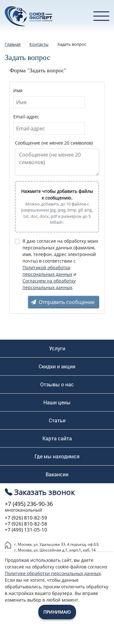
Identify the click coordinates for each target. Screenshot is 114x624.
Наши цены (57, 402)
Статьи (57, 420)
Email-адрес (26, 117)
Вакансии (57, 474)
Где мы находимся (57, 456)
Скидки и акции (57, 366)
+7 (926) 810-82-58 (26, 523)
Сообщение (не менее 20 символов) (54, 143)
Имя (17, 90)
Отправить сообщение (67, 302)
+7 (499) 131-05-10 (26, 529)
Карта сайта (57, 438)
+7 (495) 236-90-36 (29, 504)
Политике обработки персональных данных (53, 573)
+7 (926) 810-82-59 (26, 517)
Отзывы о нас (57, 384)
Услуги (57, 348)
